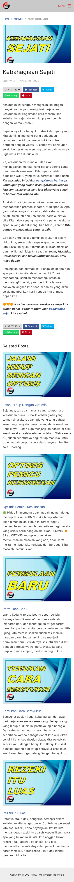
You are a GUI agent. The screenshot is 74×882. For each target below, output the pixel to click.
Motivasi (18, 18)
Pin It (27, 95)
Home (6, 18)
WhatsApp (12, 95)
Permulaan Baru (15, 609)
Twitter (48, 89)
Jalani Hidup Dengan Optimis (25, 405)
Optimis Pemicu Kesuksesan (24, 507)
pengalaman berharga (51, 180)
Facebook (32, 89)
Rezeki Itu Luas (14, 813)
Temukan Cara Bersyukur (22, 711)
